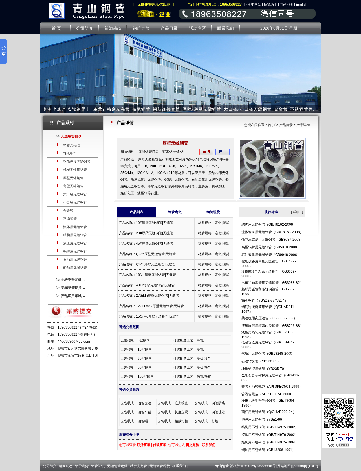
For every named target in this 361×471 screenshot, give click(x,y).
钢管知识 (98, 466)
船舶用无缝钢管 (75, 268)
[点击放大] (272, 198)
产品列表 (136, 212)
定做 (218, 223)
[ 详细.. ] (297, 212)
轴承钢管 (70, 153)
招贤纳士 (270, 4)
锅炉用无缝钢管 (75, 251)
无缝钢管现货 (159, 466)
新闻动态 (65, 466)
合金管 (68, 211)
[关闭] (339, 445)
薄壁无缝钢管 (73, 186)
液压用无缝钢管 (75, 243)
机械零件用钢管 (75, 170)
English (301, 4)
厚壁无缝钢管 (73, 178)
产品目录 (286, 125)
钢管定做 (175, 212)
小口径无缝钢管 (75, 202)
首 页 (272, 125)
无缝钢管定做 (117, 466)
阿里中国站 (252, 4)
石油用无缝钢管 (75, 260)
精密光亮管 (71, 145)
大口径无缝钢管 (75, 194)
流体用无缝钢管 (75, 227)
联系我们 (179, 466)
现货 (226, 223)
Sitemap (299, 466)
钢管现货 (213, 212)
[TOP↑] (313, 466)
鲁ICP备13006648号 (260, 466)
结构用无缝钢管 (75, 235)
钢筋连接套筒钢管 (76, 162)
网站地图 (286, 4)
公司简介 (49, 466)
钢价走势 (82, 466)
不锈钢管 (70, 219)
